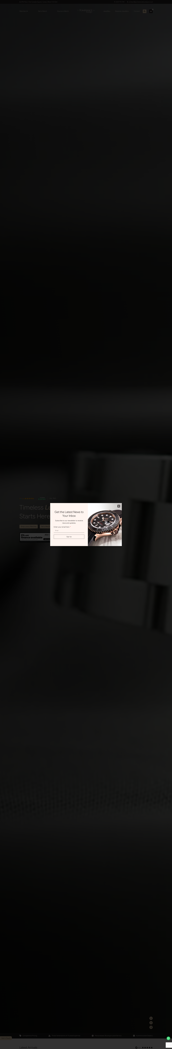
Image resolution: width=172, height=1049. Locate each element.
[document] (86, 524)
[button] (168, 1038)
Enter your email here (62, 527)
